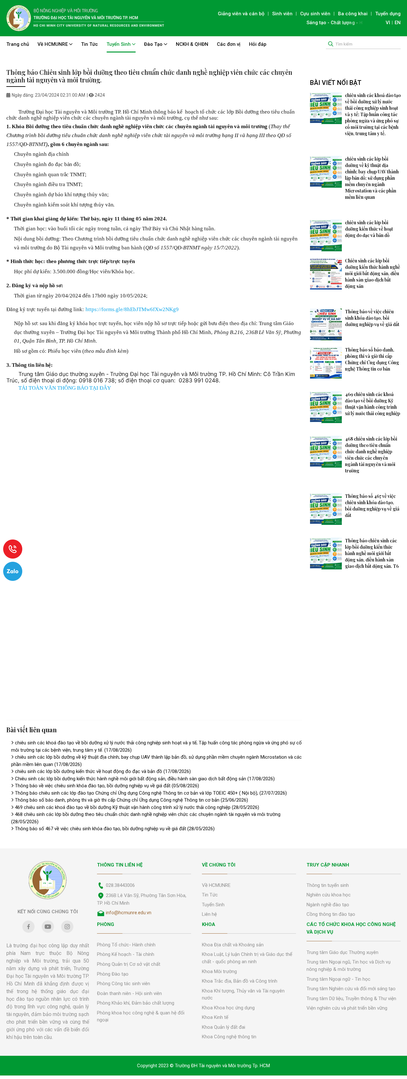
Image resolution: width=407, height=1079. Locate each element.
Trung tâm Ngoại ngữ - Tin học (338, 979)
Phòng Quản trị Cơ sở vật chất (128, 964)
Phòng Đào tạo (112, 974)
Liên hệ (209, 914)
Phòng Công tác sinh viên (123, 983)
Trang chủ (17, 44)
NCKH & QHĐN (192, 44)
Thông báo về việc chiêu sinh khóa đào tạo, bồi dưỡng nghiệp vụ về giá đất (107, 786)
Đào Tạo (154, 44)
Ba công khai (353, 14)
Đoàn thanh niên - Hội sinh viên (129, 993)
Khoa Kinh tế (215, 1017)
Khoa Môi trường (219, 971)
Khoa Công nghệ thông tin (229, 1037)
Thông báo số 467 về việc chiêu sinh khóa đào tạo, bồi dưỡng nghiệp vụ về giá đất (115, 829)
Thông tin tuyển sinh (328, 885)
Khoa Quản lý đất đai (223, 1027)
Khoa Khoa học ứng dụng (228, 1008)
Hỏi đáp (257, 44)
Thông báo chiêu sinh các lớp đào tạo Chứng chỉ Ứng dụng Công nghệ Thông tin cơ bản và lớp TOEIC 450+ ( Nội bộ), (151, 793)
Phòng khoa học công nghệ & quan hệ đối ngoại (140, 1016)
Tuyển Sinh (119, 44)
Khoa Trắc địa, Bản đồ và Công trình (239, 981)
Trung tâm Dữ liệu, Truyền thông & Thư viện (351, 998)
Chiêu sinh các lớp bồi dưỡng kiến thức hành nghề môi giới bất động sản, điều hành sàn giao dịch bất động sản (145, 779)
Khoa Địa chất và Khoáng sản (233, 945)
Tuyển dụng (388, 14)
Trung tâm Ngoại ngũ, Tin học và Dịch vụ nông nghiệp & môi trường (348, 965)
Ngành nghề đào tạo (328, 905)
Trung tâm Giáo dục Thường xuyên (342, 952)
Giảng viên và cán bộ (241, 14)
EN (398, 22)
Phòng (105, 924)
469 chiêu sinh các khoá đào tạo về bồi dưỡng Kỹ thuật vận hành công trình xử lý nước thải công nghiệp (137, 807)
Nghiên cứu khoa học (329, 895)
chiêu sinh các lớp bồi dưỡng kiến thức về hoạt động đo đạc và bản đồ (103, 771)
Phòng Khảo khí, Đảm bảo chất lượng (135, 1003)
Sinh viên (282, 14)
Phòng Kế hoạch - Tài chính (125, 954)
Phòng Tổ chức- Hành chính (126, 945)
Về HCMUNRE (53, 44)
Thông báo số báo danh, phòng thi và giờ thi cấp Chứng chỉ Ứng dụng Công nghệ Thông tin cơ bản (131, 800)
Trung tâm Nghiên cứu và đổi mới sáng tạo (351, 989)
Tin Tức (89, 44)
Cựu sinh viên (315, 14)
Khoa (208, 924)
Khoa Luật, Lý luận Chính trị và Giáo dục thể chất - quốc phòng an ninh (247, 957)
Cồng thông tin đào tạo (331, 914)
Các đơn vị (228, 44)
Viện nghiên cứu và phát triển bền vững (347, 1008)
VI (388, 22)
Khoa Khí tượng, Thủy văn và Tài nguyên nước (243, 994)
